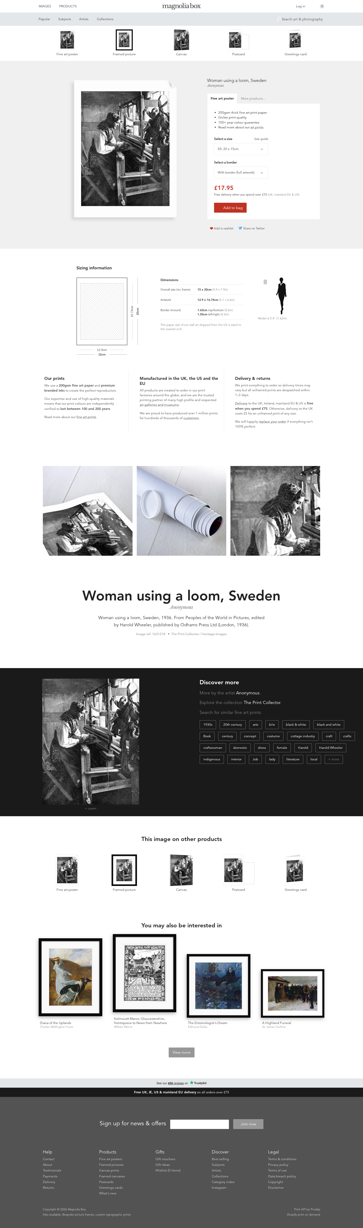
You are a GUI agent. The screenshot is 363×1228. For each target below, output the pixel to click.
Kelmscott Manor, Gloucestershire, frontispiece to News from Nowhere (140, 1021)
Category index (223, 1182)
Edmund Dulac (198, 1027)
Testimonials (52, 1170)
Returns (48, 1188)
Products (68, 6)
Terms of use (277, 1170)
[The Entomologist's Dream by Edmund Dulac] (218, 986)
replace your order (272, 422)
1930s (207, 725)
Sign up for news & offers (133, 1123)
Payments (50, 1176)
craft (329, 736)
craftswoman (212, 748)
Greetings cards (111, 1188)
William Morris (123, 1027)
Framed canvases (112, 1176)
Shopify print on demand (303, 1214)
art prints (256, 127)
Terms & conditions (282, 1159)
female (282, 748)
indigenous (211, 759)
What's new (107, 1193)
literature (293, 759)
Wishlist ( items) (167, 1170)
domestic (240, 748)
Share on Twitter (254, 228)
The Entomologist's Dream (208, 1023)
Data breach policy (282, 1176)
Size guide (261, 139)
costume (273, 736)
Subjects (64, 19)
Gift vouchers (165, 1159)
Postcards (106, 1182)
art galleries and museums (159, 405)
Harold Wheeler (331, 748)
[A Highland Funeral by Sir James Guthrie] (293, 993)
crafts (347, 736)
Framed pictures (111, 1165)
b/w (272, 725)
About (47, 1165)
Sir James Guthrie (274, 1027)
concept (250, 736)
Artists (83, 19)
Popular (44, 19)
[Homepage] (181, 7)
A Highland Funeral (276, 1023)
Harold (303, 748)
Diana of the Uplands (55, 1023)
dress (262, 748)
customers (191, 418)
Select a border (225, 162)
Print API (300, 1209)
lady (272, 759)
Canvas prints (109, 1170)
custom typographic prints (113, 1214)
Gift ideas (162, 1165)
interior (236, 759)
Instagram (219, 1188)
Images (45, 6)
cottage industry (303, 736)
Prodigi (315, 1209)
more (335, 759)
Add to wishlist (223, 228)
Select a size (241, 139)
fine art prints (86, 417)
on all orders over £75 (181, 1092)
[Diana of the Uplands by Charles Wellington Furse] (70, 978)
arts (255, 725)
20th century (232, 725)
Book (207, 736)
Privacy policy (278, 1165)
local (313, 759)
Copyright (275, 1182)
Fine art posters (110, 1159)
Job (255, 759)
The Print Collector (262, 702)
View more (182, 1052)
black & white (296, 725)
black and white (329, 725)
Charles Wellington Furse (56, 1027)
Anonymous (215, 85)
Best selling (220, 1159)
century (227, 736)
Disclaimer (276, 1188)
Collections (105, 19)
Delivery (241, 403)
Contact (48, 1159)
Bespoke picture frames (78, 1214)
